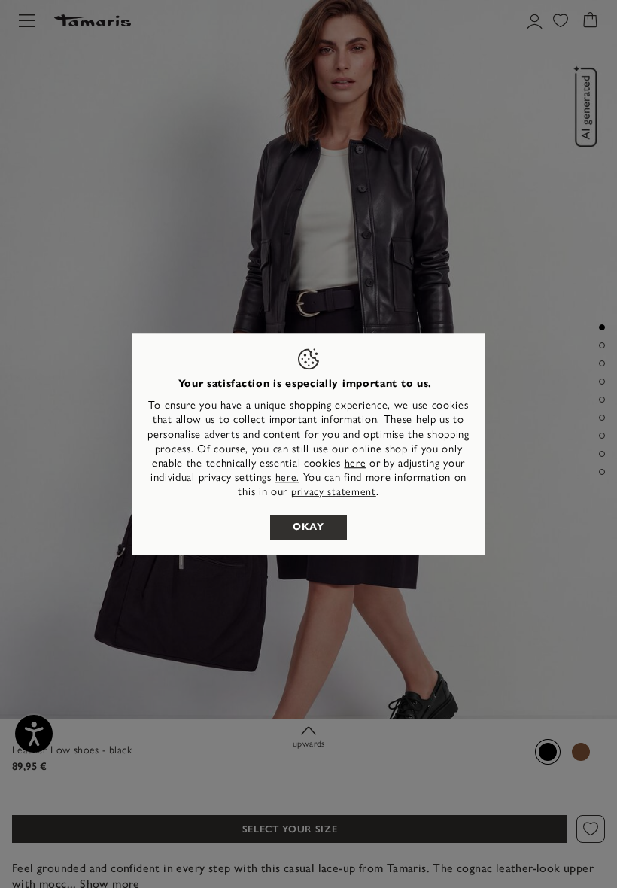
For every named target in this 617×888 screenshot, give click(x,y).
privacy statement (333, 492)
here (355, 463)
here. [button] (287, 477)
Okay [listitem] (308, 527)
